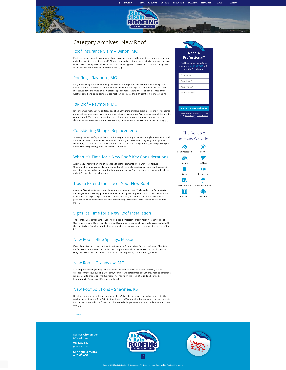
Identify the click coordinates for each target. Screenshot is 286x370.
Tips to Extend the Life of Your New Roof (111, 183)
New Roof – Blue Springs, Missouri (105, 239)
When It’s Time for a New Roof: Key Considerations (120, 157)
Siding (142, 3)
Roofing (128, 3)
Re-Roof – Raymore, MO (95, 104)
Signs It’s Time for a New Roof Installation (112, 213)
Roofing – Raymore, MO (95, 77)
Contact (234, 3)
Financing (192, 3)
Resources (206, 3)
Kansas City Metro (85, 334)
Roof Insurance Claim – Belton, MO (105, 51)
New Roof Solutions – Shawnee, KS (105, 289)
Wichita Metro (83, 343)
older (77, 314)
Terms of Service (202, 116)
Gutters (165, 3)
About (220, 3)
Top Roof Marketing (175, 365)
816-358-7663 (196, 66)
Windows (152, 3)
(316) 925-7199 (80, 346)
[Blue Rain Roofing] (143, 18)
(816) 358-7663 (80, 337)
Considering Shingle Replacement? (105, 130)
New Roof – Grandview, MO (98, 262)
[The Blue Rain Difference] (119, 3)
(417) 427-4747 (80, 355)
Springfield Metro (85, 352)
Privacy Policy (189, 116)
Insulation (178, 3)
